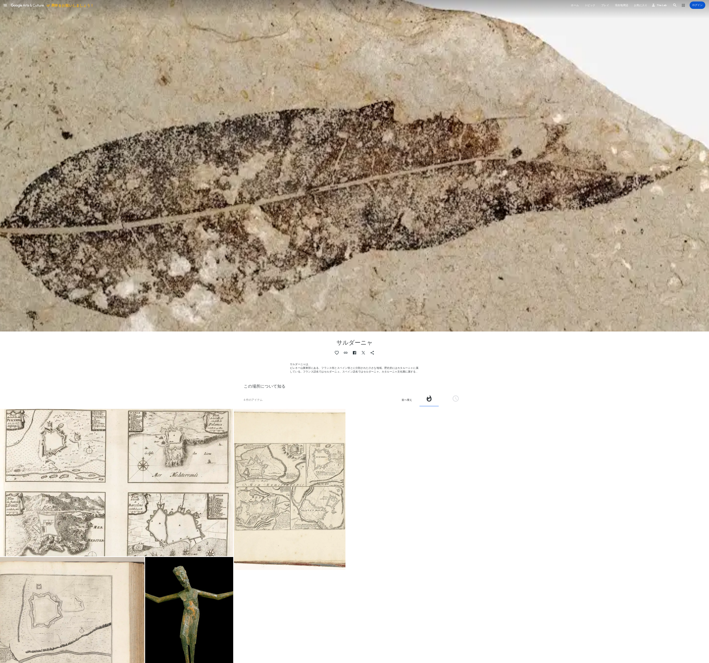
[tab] (429, 399)
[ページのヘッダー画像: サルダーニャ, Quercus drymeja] (354, 166)
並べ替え (407, 399)
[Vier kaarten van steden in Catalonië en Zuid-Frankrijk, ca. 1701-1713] (289, 489)
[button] (5, 5)
